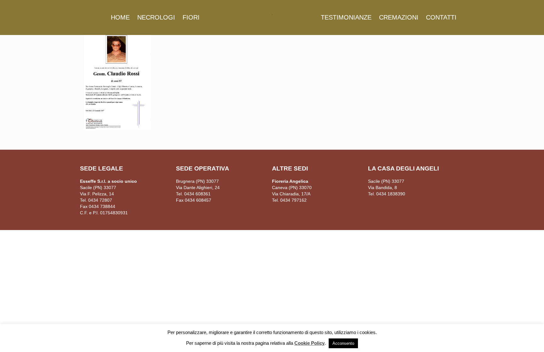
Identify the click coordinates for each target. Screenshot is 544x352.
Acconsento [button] (343, 343)
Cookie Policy (309, 343)
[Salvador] (272, 14)
